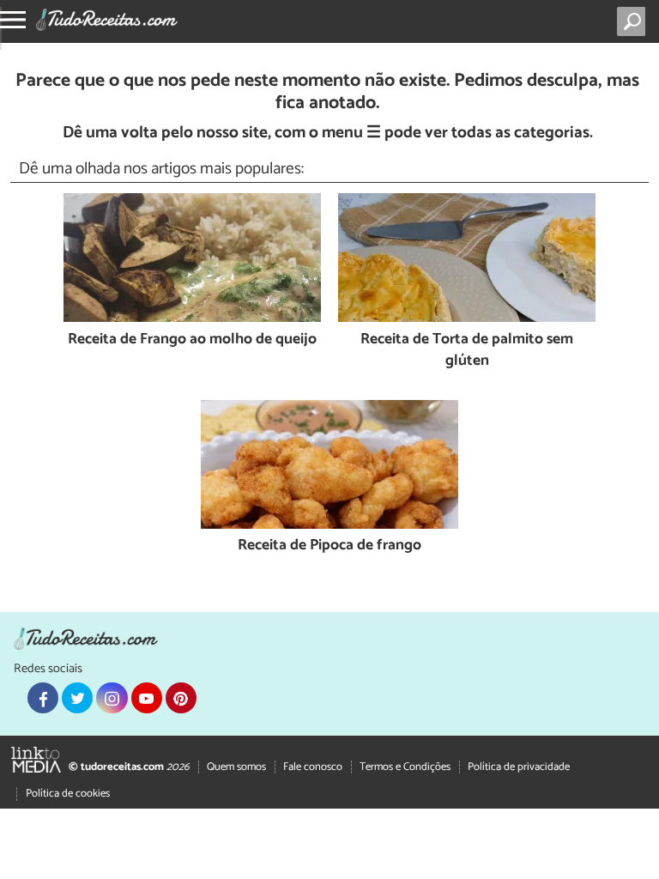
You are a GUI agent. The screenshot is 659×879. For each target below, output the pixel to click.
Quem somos (236, 767)
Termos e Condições (405, 767)
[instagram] (111, 697)
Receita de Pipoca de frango (329, 546)
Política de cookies (68, 793)
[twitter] (77, 697)
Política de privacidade (519, 767)
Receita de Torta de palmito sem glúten (466, 351)
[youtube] (146, 697)
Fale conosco (312, 767)
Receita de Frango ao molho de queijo (192, 340)
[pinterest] (181, 697)
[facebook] (42, 697)
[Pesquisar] (634, 21)
